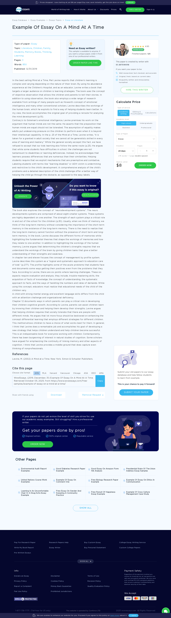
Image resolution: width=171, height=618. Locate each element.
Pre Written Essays (22, 553)
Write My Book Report (24, 547)
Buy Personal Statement (95, 547)
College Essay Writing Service (132, 542)
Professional (146, 127)
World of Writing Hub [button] (60, 9)
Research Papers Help (58, 542)
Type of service (124, 107)
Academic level (122, 119)
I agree (133, 615)
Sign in (150, 9)
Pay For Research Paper (24, 542)
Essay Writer (54, 547)
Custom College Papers (129, 547)
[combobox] (136, 139)
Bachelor (126, 127)
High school (126, 123)
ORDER (130, 2)
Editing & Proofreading (136, 113)
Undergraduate (146, 123)
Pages (140, 146)
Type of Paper (122, 134)
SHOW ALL (84, 561)
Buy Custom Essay (92, 542)
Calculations (150, 113)
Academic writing (123, 113)
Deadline (120, 146)
